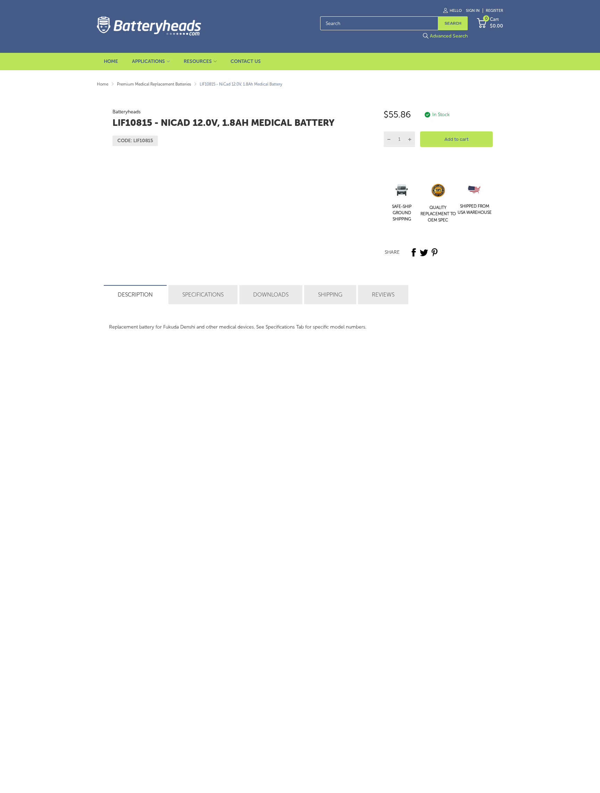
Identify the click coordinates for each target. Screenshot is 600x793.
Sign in (473, 10)
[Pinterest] (434, 252)
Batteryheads (126, 112)
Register (494, 10)
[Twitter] (424, 252)
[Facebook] (413, 252)
